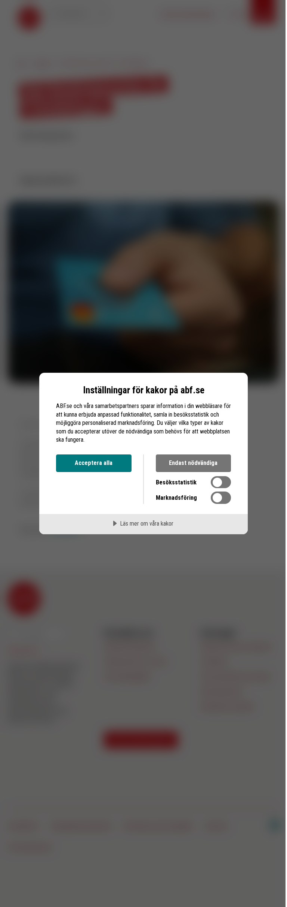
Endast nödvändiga (193, 462)
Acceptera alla (93, 462)
